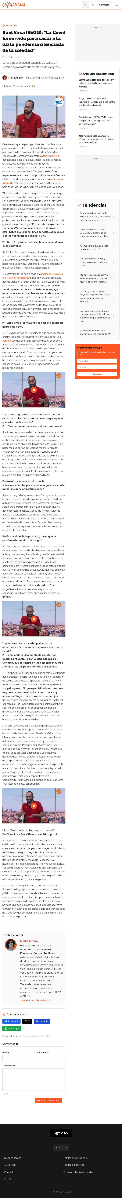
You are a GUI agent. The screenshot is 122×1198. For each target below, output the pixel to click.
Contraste (104, 5)
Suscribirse (97, 374)
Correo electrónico (43, 1052)
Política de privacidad (75, 1158)
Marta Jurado (15, 77)
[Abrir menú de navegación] (117, 5)
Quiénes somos (12, 1158)
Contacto (9, 1172)
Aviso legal (10, 1164)
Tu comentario (8, 1066)
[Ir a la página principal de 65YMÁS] (13, 5)
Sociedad (11, 25)
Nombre (5, 1052)
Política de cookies (73, 1164)
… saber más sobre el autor (35, 1000)
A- (86, 5)
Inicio (4, 57)
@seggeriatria (51, 156)
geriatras (34, 725)
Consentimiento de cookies (78, 1172)
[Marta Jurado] (4, 77)
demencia (7, 340)
